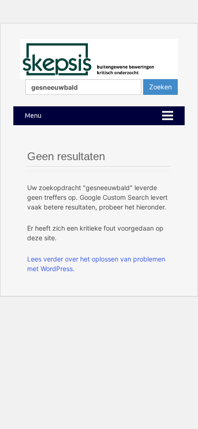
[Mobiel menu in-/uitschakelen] (167, 115)
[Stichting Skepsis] (99, 58)
